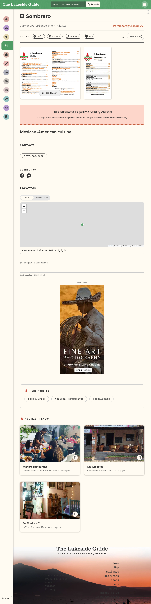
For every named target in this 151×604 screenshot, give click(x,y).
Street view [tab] (42, 198)
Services (112, 601)
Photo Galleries (56, 579)
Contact (50, 585)
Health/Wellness (107, 597)
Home (116, 563)
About (49, 582)
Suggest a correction (36, 263)
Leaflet (111, 246)
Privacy (50, 589)
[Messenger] (29, 175)
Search (95, 4)
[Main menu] (145, 4)
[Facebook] (22, 175)
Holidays (112, 571)
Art (116, 584)
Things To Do (109, 592)
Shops (115, 580)
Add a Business (55, 575)
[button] (122, 36)
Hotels (114, 588)
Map (116, 567)
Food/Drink (111, 575)
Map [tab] (27, 198)
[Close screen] (148, 12)
